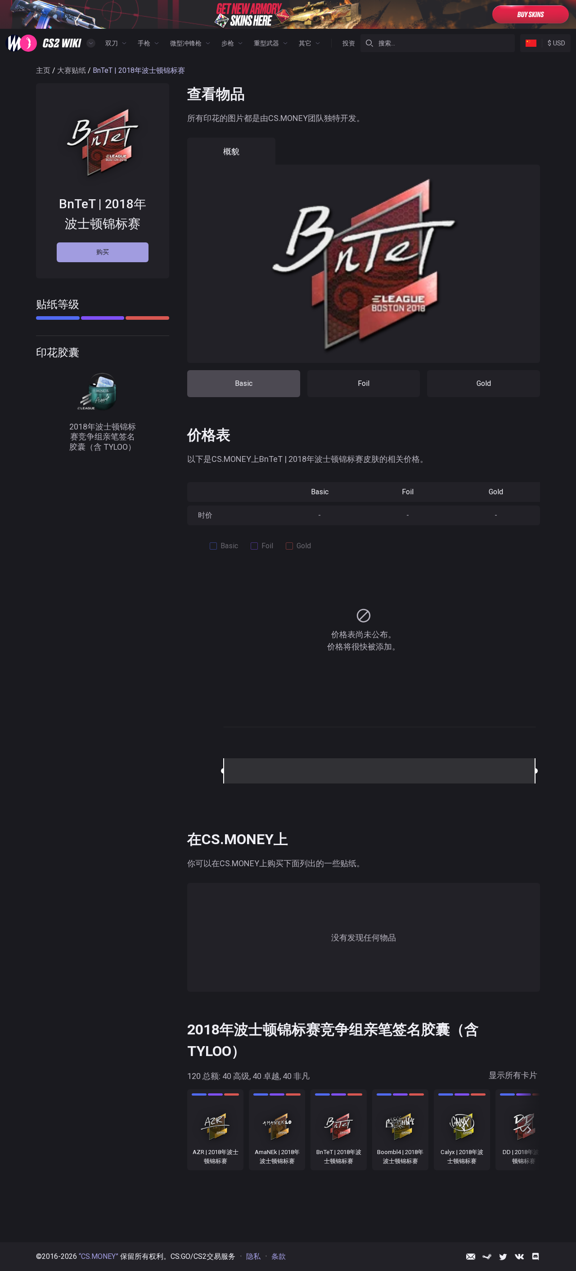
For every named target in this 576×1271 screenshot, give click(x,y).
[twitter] (503, 1256)
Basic (243, 383)
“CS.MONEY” (98, 1256)
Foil (363, 383)
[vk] (519, 1256)
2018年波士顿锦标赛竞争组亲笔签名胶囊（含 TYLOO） (102, 436)
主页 (43, 70)
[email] (470, 1256)
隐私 (253, 1256)
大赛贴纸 (71, 70)
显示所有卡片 (513, 1075)
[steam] (486, 1256)
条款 (278, 1256)
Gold (484, 383)
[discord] (535, 1256)
